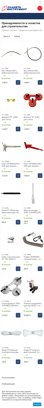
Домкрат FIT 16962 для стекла (32, 118)
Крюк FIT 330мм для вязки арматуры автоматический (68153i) (10, 211)
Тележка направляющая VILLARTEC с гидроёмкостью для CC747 (33, 304)
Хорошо (37, 404)
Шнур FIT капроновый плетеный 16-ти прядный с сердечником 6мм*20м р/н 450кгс (32, 351)
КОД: (3, 68)
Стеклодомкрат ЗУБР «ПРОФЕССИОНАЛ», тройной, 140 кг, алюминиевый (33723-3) (11, 304)
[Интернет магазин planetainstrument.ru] (14, 8)
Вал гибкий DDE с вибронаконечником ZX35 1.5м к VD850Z (11, 72)
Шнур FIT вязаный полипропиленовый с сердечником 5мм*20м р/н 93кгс (11, 351)
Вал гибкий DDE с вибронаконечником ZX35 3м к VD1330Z (33, 72)
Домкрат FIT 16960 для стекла (10, 118)
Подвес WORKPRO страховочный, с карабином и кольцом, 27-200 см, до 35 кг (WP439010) (33, 258)
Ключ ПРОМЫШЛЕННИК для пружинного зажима (11, 165)
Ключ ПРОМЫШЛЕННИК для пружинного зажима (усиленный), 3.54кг (33, 165)
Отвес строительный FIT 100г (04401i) (11, 258)
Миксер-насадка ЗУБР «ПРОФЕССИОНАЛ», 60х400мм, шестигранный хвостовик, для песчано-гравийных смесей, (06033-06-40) (33, 211)
